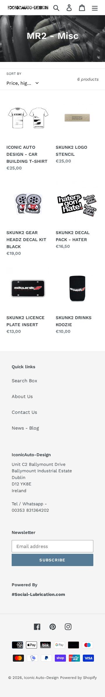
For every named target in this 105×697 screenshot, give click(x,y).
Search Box (24, 380)
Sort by (13, 74)
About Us (22, 396)
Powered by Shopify (78, 677)
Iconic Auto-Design (41, 677)
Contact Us (24, 412)
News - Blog (25, 428)
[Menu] (94, 7)
